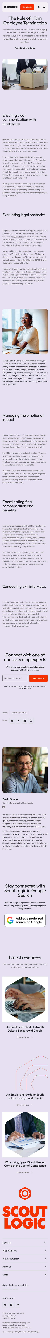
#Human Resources (19, 712)
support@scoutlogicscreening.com (15, 1325)
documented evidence (26, 274)
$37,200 (38, 260)
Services (6, 1242)
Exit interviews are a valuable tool (16, 602)
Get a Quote (27, 7)
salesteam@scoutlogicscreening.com (16, 1322)
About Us (6, 1266)
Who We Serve (9, 1250)
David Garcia (10, 799)
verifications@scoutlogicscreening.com (16, 1327)
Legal (5, 1274)
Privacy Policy (26, 688)
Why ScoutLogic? (10, 1258)
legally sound (18, 236)
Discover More (23, 1037)
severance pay (13, 537)
